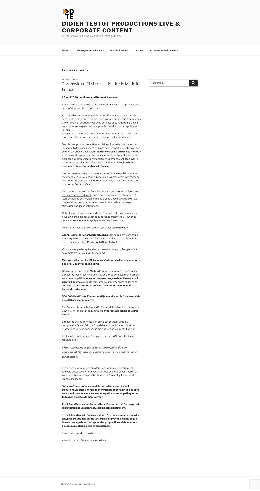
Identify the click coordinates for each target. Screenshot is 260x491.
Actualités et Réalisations (163, 50)
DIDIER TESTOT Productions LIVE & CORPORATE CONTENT (121, 27)
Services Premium (119, 50)
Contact (140, 50)
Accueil (65, 50)
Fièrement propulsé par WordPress (78, 484)
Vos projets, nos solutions (89, 50)
